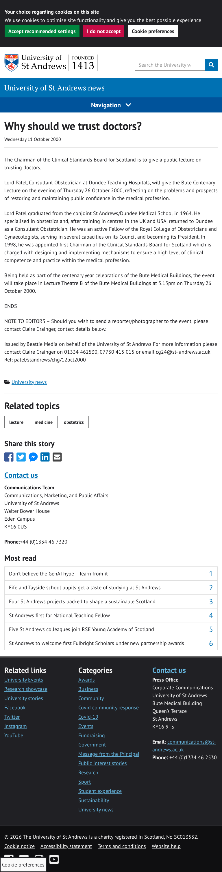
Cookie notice (19, 846)
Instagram (15, 726)
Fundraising (91, 735)
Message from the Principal (108, 754)
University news (29, 382)
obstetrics (74, 422)
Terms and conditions (122, 846)
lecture (16, 422)
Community (91, 698)
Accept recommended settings (42, 31)
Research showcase (25, 689)
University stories (23, 698)
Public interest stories (102, 763)
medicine (44, 422)
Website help (166, 846)
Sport (84, 781)
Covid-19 (88, 716)
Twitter (12, 716)
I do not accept (104, 31)
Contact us (21, 475)
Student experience (100, 791)
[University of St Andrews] (51, 63)
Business (88, 689)
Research (88, 772)
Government (92, 744)
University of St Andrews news (54, 88)
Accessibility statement (66, 846)
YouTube (13, 735)
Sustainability (93, 800)
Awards (86, 679)
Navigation (107, 105)
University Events (23, 679)
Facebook (15, 707)
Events (85, 726)
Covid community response (108, 707)
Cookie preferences (153, 31)
